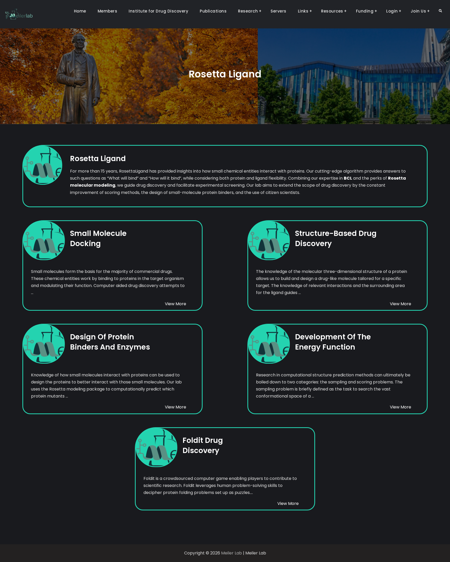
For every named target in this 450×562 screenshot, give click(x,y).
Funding (365, 11)
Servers (278, 11)
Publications (213, 11)
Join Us (418, 11)
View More (175, 304)
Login (392, 11)
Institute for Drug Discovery (158, 11)
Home (80, 11)
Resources (332, 11)
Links (303, 11)
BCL (348, 178)
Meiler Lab (231, 553)
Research (248, 11)
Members (107, 11)
